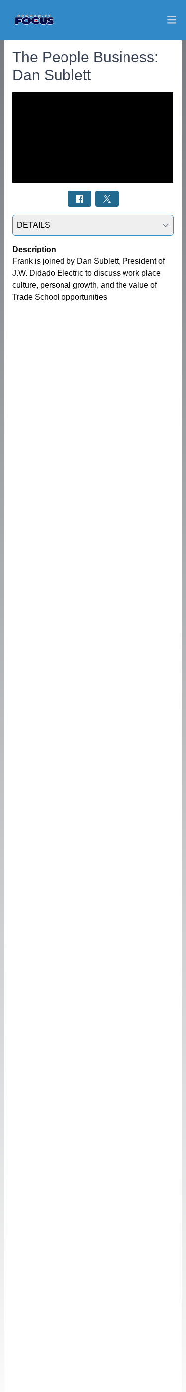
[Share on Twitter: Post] (107, 198)
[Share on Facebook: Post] (79, 198)
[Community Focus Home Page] (34, 20)
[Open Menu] (172, 20)
